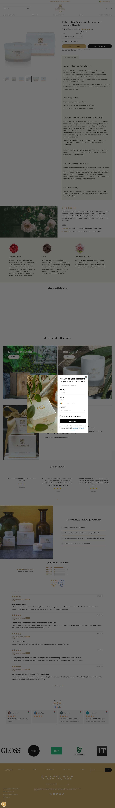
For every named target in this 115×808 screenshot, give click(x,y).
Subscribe (72, 421)
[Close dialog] (86, 377)
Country (62, 407)
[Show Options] (84, 410)
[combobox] (62, 403)
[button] (3, 804)
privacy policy (75, 428)
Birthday (62, 390)
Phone (62, 400)
